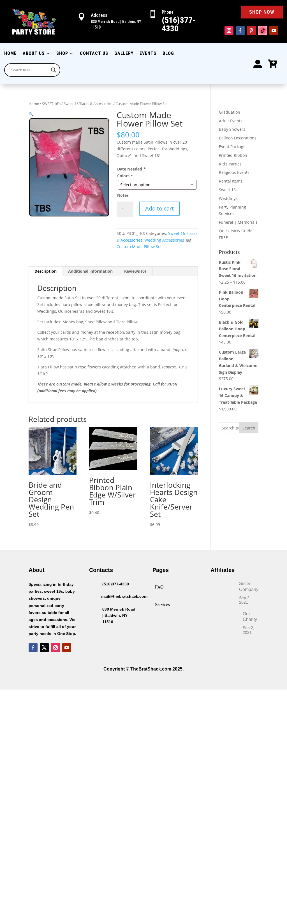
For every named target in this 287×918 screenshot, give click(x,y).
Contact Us (94, 54)
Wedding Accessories (164, 240)
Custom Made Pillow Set (139, 246)
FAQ (159, 587)
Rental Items (230, 181)
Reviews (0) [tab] (135, 271)
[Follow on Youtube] (273, 30)
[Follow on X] (44, 647)
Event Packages (233, 146)
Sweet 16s (228, 189)
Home (10, 54)
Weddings (228, 198)
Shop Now (261, 12)
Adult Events (230, 120)
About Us (34, 54)
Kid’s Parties (230, 164)
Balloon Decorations (237, 138)
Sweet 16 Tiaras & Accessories (88, 103)
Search (248, 428)
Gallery (123, 54)
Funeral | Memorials (238, 222)
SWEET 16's (51, 103)
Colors (125, 175)
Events (148, 54)
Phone (167, 12)
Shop (62, 54)
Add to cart (159, 208)
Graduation (229, 112)
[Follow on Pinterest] (251, 30)
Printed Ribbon (233, 155)
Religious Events (234, 172)
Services (162, 604)
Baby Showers (232, 129)
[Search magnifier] (53, 70)
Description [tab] (45, 271)
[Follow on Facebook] (240, 30)
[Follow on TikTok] (262, 30)
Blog (168, 54)
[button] (31, 114)
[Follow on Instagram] (228, 30)
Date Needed (131, 169)
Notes (123, 195)
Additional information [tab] (90, 271)
